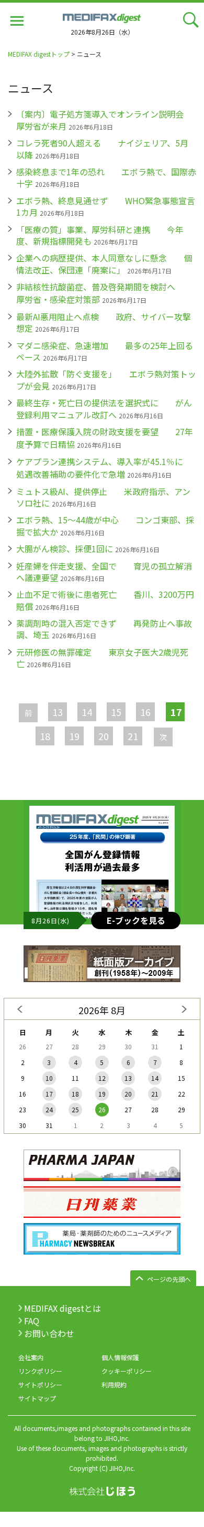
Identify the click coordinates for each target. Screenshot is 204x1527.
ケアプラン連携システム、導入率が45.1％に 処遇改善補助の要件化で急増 (108, 467)
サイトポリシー (40, 1384)
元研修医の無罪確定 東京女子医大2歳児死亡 (102, 658)
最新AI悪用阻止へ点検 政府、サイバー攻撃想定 (103, 322)
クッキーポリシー (126, 1370)
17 (49, 1093)
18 (45, 736)
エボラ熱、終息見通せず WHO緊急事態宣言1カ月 (105, 206)
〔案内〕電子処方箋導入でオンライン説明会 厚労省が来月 (108, 120)
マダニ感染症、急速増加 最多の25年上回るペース (104, 351)
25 (75, 1109)
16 (145, 712)
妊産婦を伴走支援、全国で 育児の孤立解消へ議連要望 (104, 572)
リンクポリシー (40, 1370)
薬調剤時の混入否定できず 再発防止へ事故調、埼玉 (104, 629)
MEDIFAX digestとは (62, 1308)
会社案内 (30, 1357)
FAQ (31, 1320)
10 (49, 1077)
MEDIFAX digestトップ (39, 53)
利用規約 (114, 1384)
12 (102, 1077)
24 (49, 1109)
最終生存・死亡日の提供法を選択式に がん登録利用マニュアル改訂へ (104, 408)
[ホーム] (102, 16)
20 (103, 736)
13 (57, 712)
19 (74, 736)
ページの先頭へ (169, 1279)
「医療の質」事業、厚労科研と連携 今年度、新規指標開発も (100, 235)
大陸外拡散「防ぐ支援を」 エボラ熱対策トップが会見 (106, 379)
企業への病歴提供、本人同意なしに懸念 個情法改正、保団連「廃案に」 (104, 263)
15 (116, 712)
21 (133, 736)
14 (87, 712)
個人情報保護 (120, 1357)
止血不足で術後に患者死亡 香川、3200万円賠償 (105, 600)
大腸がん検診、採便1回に (64, 548)
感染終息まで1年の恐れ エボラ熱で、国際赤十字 (106, 177)
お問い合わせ (49, 1333)
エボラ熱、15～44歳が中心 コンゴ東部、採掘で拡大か (105, 525)
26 (102, 1109)
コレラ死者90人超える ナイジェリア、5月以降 (102, 148)
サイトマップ (37, 1398)
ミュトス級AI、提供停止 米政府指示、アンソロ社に (103, 497)
